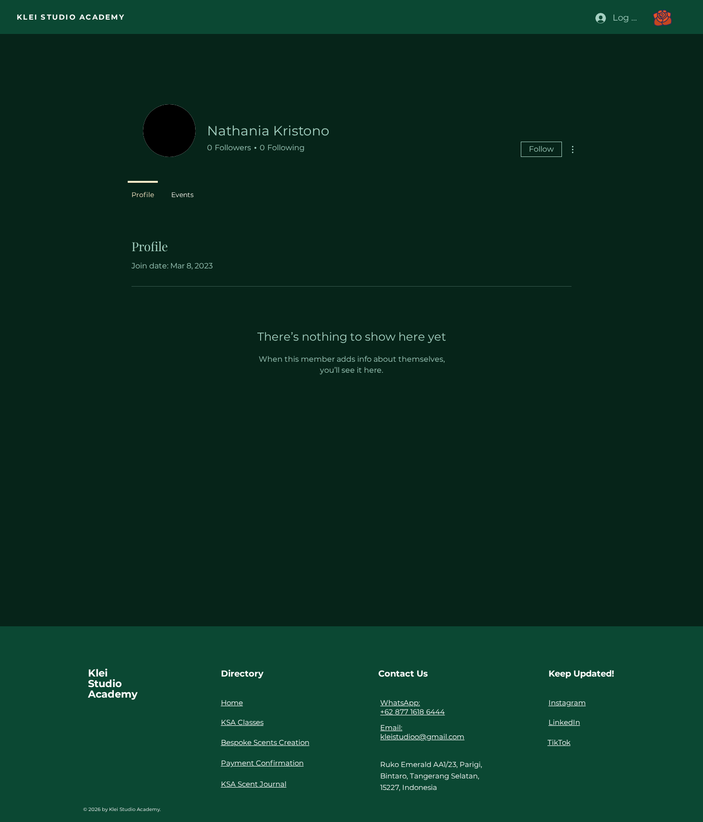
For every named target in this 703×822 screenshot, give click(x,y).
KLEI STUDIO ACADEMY (71, 17)
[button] (662, 18)
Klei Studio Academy (113, 683)
